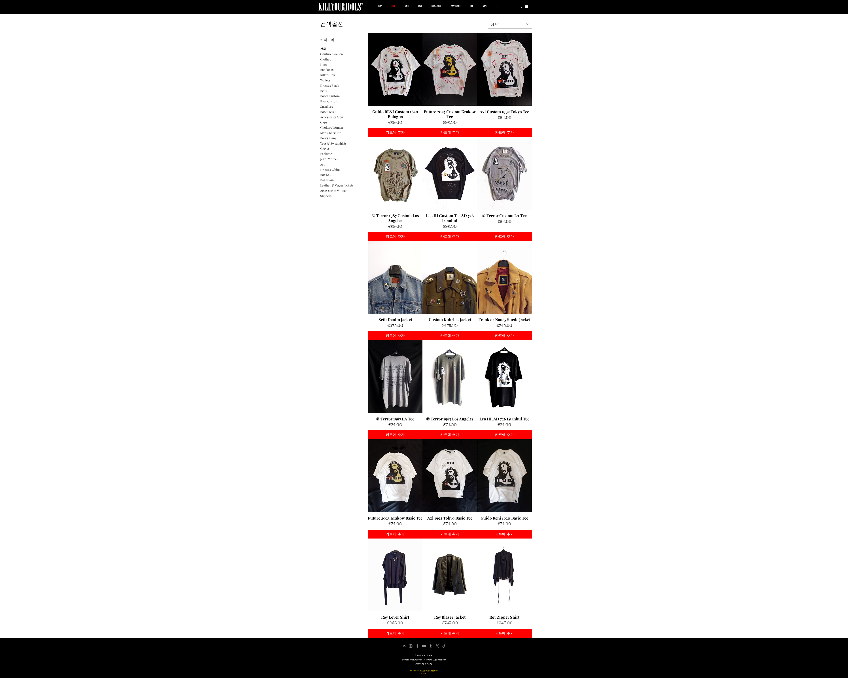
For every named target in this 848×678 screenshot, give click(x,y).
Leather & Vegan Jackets (337, 185)
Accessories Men (331, 117)
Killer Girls (327, 75)
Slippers (325, 196)
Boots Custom (330, 96)
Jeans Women (329, 159)
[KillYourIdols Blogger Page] (404, 646)
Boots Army (328, 138)
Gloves (324, 148)
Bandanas (326, 70)
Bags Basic (327, 180)
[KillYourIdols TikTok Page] (444, 646)
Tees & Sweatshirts (333, 143)
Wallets (325, 80)
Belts (323, 91)
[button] (406, 6)
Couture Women (331, 54)
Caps (323, 122)
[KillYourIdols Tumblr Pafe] (430, 646)
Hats (323, 64)
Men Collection (330, 133)
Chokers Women (331, 127)
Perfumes (326, 154)
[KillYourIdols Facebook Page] (417, 646)
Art (322, 164)
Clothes (325, 59)
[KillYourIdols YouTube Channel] (424, 646)
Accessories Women (333, 190)
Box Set (325, 175)
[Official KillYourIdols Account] (411, 646)
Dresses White (330, 170)
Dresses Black (329, 85)
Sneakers (326, 106)
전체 (323, 49)
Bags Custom (329, 101)
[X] (437, 646)
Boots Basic (328, 112)
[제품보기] (395, 69)
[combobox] (510, 24)
